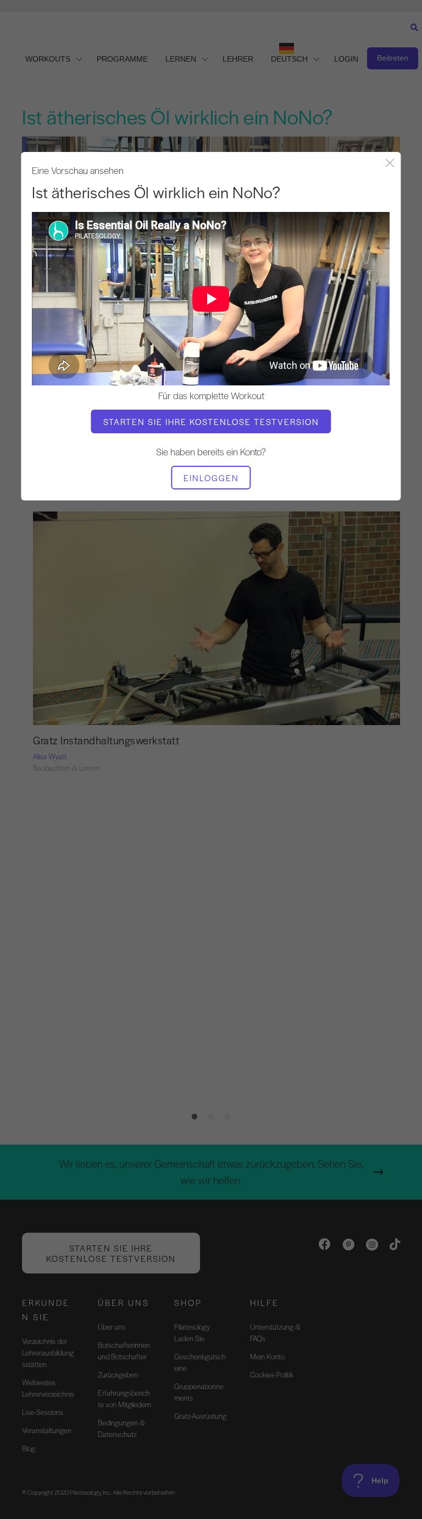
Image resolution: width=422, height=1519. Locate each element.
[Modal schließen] (390, 164)
